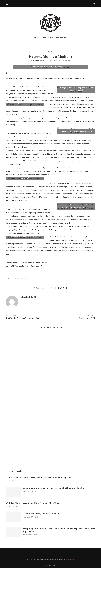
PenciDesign (70, 559)
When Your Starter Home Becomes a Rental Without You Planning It (54, 488)
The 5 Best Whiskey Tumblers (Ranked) (41, 513)
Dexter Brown (38, 61)
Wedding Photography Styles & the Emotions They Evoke (33, 503)
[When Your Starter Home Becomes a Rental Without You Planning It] (13, 492)
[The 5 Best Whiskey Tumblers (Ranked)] (13, 517)
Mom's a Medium (20, 278)
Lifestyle (50, 51)
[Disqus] (50, 367)
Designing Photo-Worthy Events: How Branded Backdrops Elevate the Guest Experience (59, 530)
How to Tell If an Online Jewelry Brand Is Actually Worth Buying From (39, 477)
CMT (8, 278)
